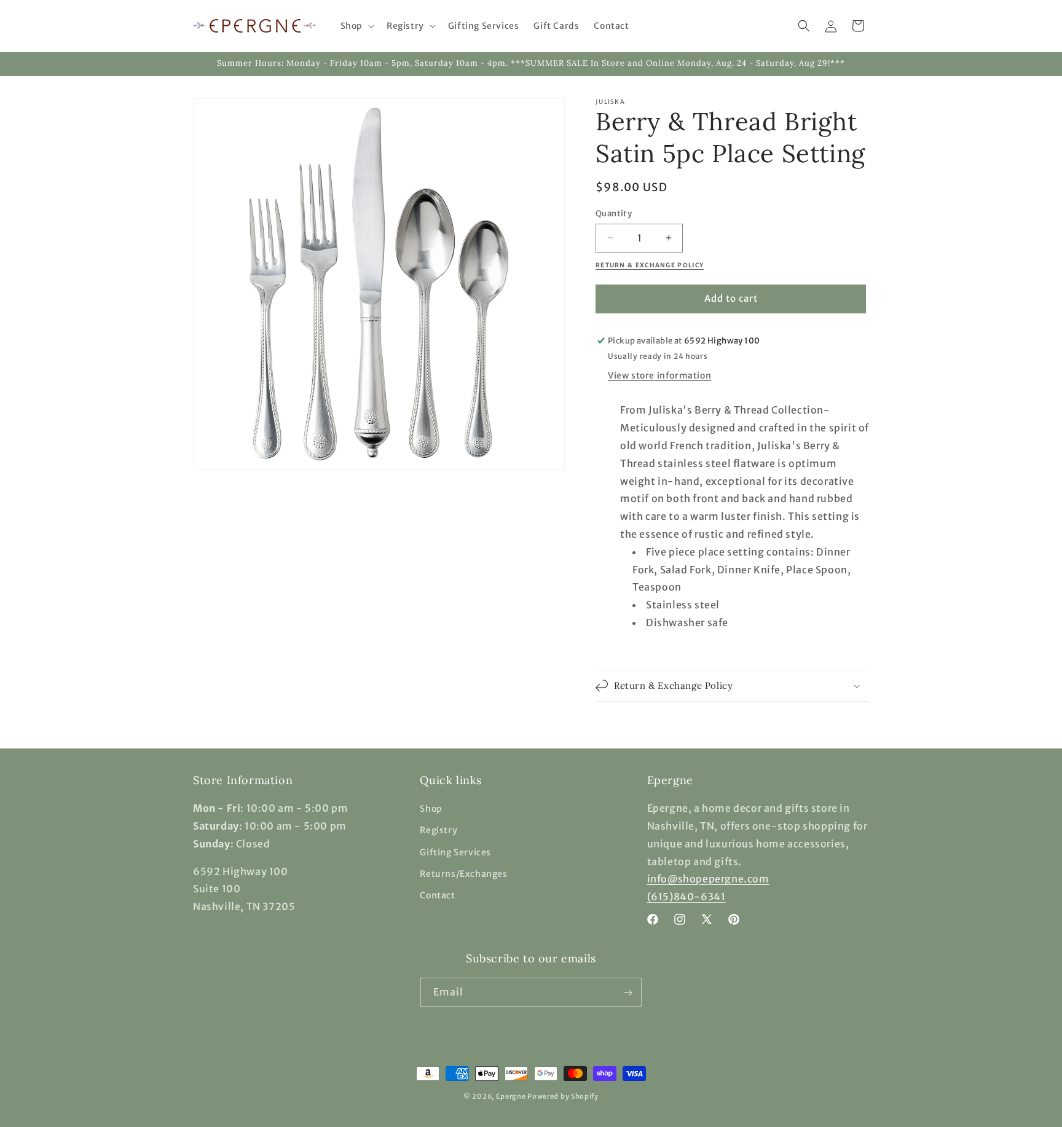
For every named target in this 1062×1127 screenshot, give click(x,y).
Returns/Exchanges (463, 873)
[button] (356, 26)
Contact (437, 895)
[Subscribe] (627, 992)
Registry (438, 830)
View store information (659, 375)
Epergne (511, 1096)
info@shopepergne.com (708, 879)
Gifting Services (455, 852)
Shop (431, 808)
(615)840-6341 (686, 896)
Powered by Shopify (563, 1096)
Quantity (614, 213)
